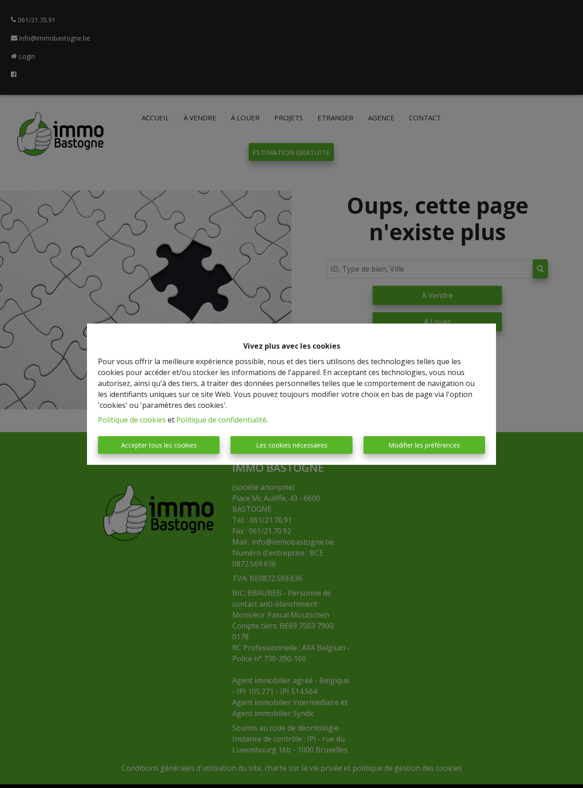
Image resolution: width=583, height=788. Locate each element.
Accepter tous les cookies (159, 445)
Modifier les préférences (424, 445)
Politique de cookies (132, 420)
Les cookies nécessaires (291, 445)
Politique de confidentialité (221, 420)
